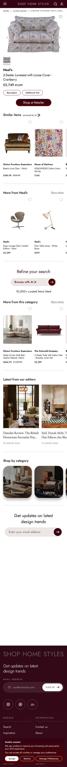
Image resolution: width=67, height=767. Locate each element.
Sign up (50, 687)
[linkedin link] (33, 704)
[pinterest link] (20, 704)
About (38, 733)
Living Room (20, 10)
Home (6, 10)
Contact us (41, 727)
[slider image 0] (6, 61)
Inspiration (9, 733)
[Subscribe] (58, 532)
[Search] (55, 4)
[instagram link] (8, 704)
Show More (57, 192)
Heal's (7, 70)
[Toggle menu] (5, 4)
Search (7, 727)
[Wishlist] (60, 17)
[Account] (62, 4)
